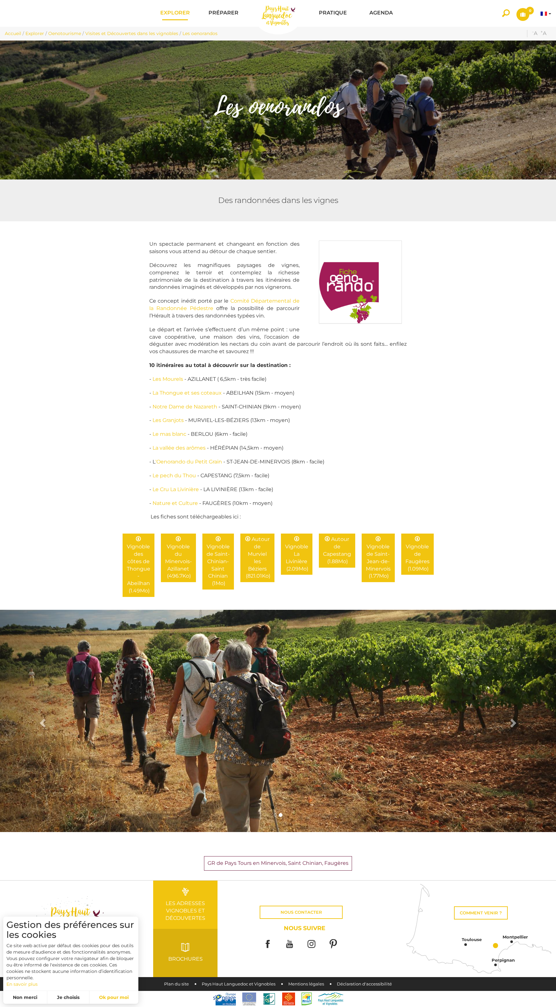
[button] (175, 13)
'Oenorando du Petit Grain (188, 462)
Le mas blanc (169, 434)
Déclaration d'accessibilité (364, 984)
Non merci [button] (25, 997)
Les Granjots (168, 420)
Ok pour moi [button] (114, 997)
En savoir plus (22, 984)
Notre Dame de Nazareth (185, 407)
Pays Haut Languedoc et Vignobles (238, 984)
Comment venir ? (481, 913)
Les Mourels (168, 379)
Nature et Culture (175, 503)
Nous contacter (301, 912)
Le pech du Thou (174, 475)
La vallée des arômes (179, 448)
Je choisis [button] (68, 997)
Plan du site (176, 984)
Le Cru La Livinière (176, 489)
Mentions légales (306, 984)
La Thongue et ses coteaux (187, 393)
